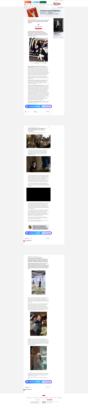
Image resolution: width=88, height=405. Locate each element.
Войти (25, 0)
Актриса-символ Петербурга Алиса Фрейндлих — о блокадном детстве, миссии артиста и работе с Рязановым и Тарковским (40, 228)
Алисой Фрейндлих (30, 154)
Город (28, 4)
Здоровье (48, 4)
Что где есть (40, 4)
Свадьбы (29, 255)
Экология (44, 4)
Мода (34, 4)
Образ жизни (51, 4)
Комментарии (47, 111)
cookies (37, 402)
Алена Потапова (27, 239)
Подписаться (32, 255)
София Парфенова (27, 386)
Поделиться (35, 255)
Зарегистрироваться (28, 0)
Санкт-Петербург (56, 0)
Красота (37, 4)
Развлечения (31, 4)
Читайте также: (36, 226)
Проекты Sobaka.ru (61, 0)
